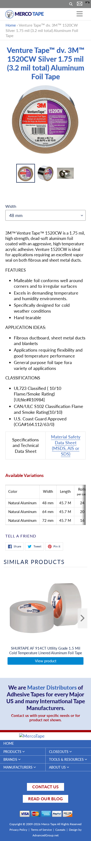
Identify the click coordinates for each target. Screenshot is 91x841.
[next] (82, 618)
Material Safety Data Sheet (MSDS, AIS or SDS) (65, 445)
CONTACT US (45, 786)
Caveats (60, 829)
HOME (8, 743)
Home (11, 25)
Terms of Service (41, 829)
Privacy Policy (18, 829)
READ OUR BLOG (45, 798)
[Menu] (79, 14)
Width (10, 206)
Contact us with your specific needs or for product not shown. (45, 717)
